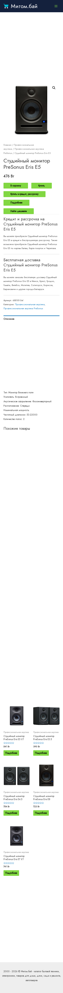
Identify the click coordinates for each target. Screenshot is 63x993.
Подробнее (16, 202)
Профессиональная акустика (30, 304)
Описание (9, 319)
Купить (41, 185)
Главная (7, 145)
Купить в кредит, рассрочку (24, 194)
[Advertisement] (31, 47)
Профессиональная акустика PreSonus (23, 308)
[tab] (31, 318)
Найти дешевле (18, 211)
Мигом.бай (24, 6)
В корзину (15, 185)
